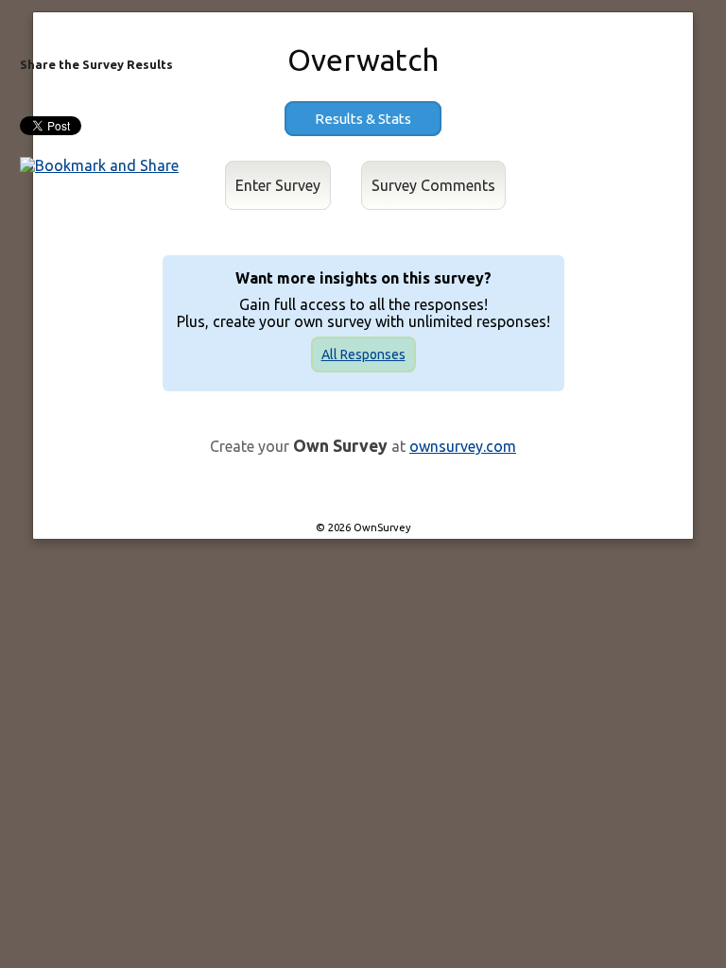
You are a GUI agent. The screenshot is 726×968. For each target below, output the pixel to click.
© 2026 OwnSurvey (363, 527)
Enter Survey (277, 185)
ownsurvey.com (462, 446)
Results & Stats (363, 119)
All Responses (363, 354)
